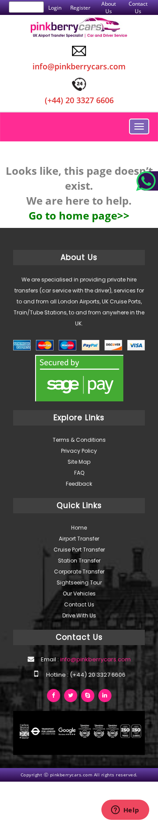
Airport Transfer (79, 538)
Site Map (79, 461)
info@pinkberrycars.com (95, 659)
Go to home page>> (79, 215)
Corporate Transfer (79, 571)
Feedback (79, 483)
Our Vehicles (79, 593)
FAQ (79, 472)
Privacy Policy (79, 450)
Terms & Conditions (79, 440)
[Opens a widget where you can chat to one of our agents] (125, 811)
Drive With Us (79, 615)
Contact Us (138, 7)
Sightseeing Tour (79, 582)
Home (79, 527)
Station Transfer (79, 560)
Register (80, 7)
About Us (108, 7)
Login (54, 7)
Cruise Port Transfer (79, 549)
